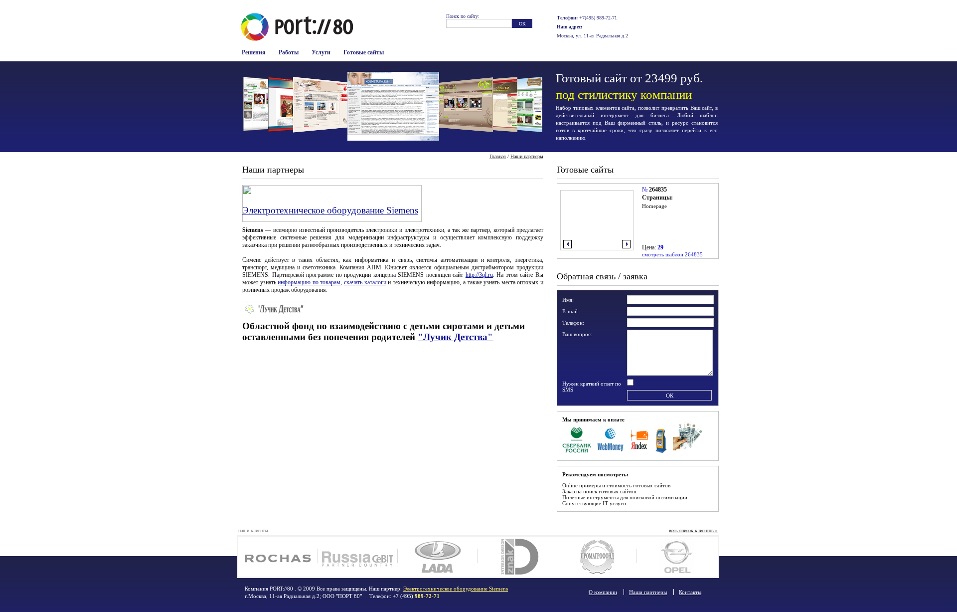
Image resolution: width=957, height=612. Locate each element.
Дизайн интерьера (517, 557)
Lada (437, 557)
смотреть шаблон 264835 (672, 254)
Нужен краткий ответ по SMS (591, 387)
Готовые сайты (363, 52)
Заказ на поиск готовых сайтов (599, 491)
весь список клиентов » (693, 530)
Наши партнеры (526, 156)
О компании (603, 592)
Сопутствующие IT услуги (594, 503)
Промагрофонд (597, 557)
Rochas (278, 557)
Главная (497, 156)
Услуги (321, 52)
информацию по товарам (309, 282)
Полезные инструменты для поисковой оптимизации (624, 497)
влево (567, 244)
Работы (289, 52)
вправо (626, 244)
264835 (658, 189)
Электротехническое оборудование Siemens (330, 210)
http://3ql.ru (479, 274)
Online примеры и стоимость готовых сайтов (616, 485)
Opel (676, 557)
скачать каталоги (365, 282)
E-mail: (570, 311)
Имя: (568, 300)
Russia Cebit (357, 557)
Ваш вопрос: (577, 334)
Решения (254, 52)
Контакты (690, 592)
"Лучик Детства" (455, 337)
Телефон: (573, 323)
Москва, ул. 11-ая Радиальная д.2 (592, 35)
